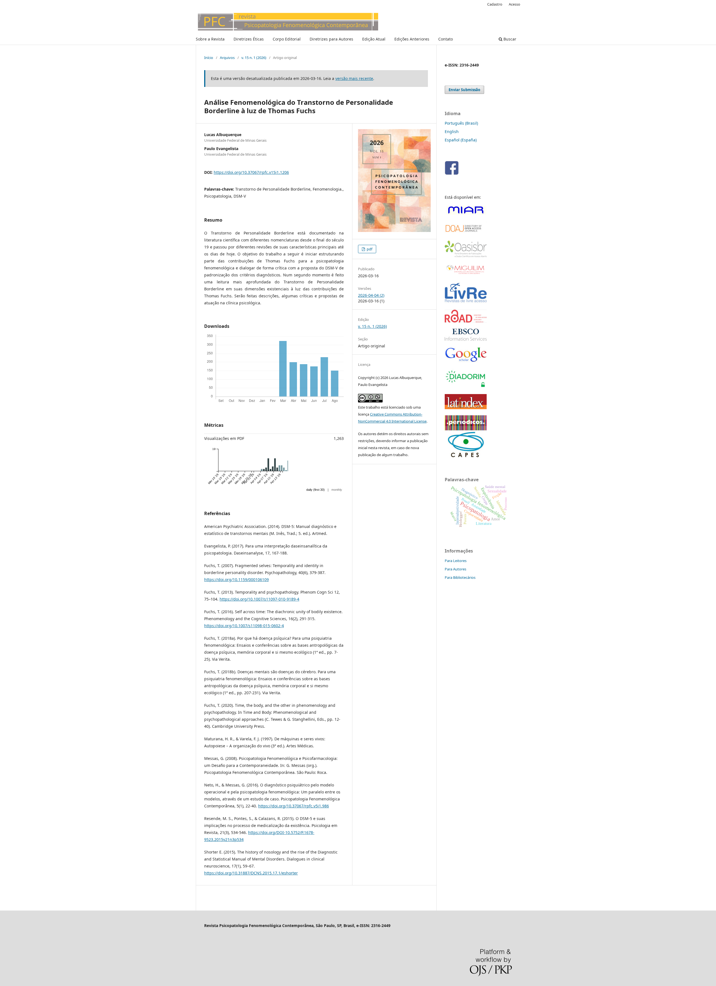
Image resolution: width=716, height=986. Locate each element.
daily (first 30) (315, 489)
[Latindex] (466, 407)
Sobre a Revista (210, 39)
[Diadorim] (466, 386)
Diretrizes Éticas (249, 39)
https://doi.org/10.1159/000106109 (236, 579)
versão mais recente (354, 78)
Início (208, 57)
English (452, 131)
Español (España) (461, 140)
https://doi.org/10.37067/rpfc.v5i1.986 (293, 806)
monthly (336, 489)
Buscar (509, 39)
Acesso (514, 4)
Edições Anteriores (411, 39)
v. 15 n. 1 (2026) (253, 57)
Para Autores (455, 569)
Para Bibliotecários (460, 577)
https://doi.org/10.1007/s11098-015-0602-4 (244, 625)
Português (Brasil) (461, 123)
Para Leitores (456, 560)
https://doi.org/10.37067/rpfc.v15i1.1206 (251, 172)
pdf (369, 249)
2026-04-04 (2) (371, 295)
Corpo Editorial (287, 39)
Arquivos (227, 57)
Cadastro (494, 4)
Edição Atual (373, 39)
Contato (445, 39)
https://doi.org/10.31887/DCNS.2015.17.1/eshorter (251, 873)
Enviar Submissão (464, 89)
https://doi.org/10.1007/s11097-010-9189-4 (259, 599)
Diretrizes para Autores (331, 39)
